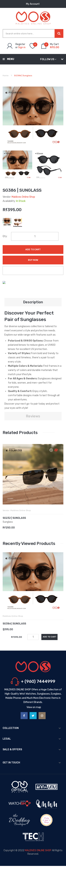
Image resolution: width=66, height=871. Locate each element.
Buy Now (33, 260)
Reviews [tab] (33, 416)
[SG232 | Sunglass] (33, 474)
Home (5, 75)
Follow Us (47, 59)
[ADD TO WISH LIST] (33, 270)
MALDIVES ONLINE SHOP (38, 850)
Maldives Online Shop (23, 196)
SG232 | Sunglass (14, 518)
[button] (6, 479)
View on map (34, 707)
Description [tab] (33, 302)
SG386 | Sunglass (14, 623)
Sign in (22, 47)
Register (20, 44)
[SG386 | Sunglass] (17, 164)
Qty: (5, 236)
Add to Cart (33, 249)
